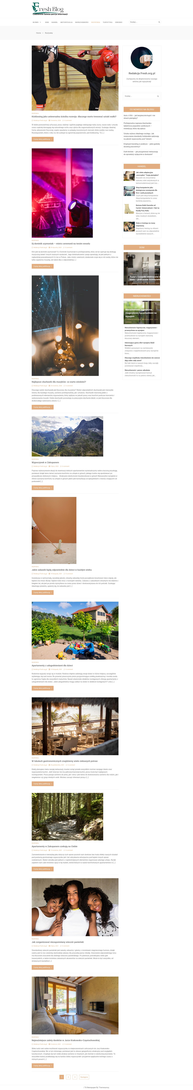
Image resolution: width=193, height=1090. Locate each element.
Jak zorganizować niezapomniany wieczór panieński (58, 942)
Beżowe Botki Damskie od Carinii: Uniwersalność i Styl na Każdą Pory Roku (147, 208)
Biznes (36, 22)
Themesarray (104, 1087)
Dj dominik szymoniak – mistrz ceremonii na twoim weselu (61, 243)
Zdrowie (118, 22)
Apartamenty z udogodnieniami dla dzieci (52, 665)
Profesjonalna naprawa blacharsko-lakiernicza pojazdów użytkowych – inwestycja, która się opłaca (138, 126)
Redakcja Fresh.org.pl (40, 120)
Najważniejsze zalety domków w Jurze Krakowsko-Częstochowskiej (66, 1040)
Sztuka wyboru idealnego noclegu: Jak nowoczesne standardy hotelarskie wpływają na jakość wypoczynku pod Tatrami (141, 136)
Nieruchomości (82, 22)
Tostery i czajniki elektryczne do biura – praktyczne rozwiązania (141, 278)
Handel (54, 22)
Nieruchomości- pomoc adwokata (137, 370)
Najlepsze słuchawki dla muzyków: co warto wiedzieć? (59, 381)
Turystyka (107, 22)
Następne (84, 1077)
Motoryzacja (67, 22)
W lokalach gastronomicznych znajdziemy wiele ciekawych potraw (65, 761)
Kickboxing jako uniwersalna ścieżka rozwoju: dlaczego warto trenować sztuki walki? (74, 116)
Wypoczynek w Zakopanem (45, 462)
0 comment (68, 120)
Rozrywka (95, 22)
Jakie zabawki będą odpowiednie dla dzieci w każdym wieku (62, 570)
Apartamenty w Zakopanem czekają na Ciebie (54, 846)
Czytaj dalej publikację (42, 139)
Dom (47, 22)
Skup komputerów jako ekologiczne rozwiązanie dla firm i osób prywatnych (146, 190)
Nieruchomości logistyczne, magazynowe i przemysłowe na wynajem (141, 313)
